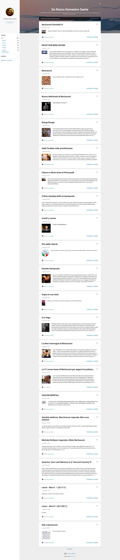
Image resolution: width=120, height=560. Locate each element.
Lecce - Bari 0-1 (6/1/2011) (54, 506)
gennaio (4, 50)
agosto (4, 40)
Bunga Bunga (48, 122)
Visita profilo (10, 22)
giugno (3, 43)
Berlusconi (47, 70)
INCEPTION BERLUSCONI (53, 45)
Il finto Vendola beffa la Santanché (58, 196)
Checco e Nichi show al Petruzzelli (58, 172)
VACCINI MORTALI (50, 395)
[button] (97, 24)
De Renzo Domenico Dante (69, 9)
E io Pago (46, 317)
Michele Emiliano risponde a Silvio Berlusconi (63, 440)
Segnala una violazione (6, 60)
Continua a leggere (92, 37)
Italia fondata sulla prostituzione (57, 148)
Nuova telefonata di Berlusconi (56, 96)
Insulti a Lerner (49, 218)
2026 (2, 38)
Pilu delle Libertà (50, 244)
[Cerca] (100, 4)
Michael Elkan (73, 556)
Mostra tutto (94, 18)
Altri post (70, 549)
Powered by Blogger (70, 553)
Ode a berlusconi (50, 525)
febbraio (4, 47)
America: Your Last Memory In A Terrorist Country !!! (66, 462)
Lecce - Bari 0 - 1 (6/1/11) (54, 487)
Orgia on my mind (50, 294)
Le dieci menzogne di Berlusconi (57, 343)
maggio (4, 45)
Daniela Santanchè (51, 268)
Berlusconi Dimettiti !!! (52, 24)
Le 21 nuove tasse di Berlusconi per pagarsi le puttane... (68, 369)
